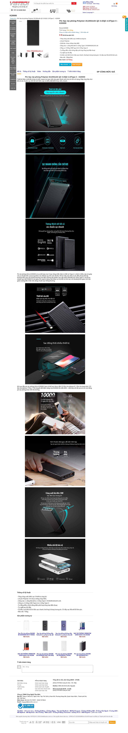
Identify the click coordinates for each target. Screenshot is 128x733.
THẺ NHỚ (13, 48)
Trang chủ (13, 18)
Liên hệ (13, 88)
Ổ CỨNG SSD (13, 22)
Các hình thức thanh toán (42, 688)
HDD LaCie (48, 712)
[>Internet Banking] (46, 723)
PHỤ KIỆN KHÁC (13, 74)
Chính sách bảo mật (41, 690)
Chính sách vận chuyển (42, 687)
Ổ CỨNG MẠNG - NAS (13, 35)
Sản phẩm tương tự (59, 71)
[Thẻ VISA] (59, 723)
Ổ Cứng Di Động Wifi (88, 711)
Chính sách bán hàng (41, 683)
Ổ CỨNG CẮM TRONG (13, 42)
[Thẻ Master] (63, 723)
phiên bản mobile (97, 712)
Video (39, 71)
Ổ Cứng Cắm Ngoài (102, 711)
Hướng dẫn (47, 71)
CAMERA (13, 79)
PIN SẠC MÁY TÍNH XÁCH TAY (13, 60)
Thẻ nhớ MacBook (62, 711)
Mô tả (19, 71)
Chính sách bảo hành (41, 685)
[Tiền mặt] (31, 723)
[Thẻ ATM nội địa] (53, 723)
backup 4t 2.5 (76, 712)
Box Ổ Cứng (40, 712)
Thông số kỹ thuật (29, 71)
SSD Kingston (86, 712)
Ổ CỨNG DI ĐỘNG (13, 28)
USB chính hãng (29, 711)
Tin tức (13, 83)
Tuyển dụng (20, 687)
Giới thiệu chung (22, 683)
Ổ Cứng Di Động (40, 711)
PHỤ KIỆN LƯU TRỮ (13, 68)
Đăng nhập (89, 2)
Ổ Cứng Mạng (51, 711)
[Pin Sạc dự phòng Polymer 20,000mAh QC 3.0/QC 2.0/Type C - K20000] (20, 4)
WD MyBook (21, 712)
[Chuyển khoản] (38, 723)
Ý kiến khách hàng (74, 71)
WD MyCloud (30, 712)
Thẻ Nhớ (20, 711)
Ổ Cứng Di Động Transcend (61, 712)
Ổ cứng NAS (113, 711)
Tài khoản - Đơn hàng (92, 3)
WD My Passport (75, 711)
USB (13, 53)
